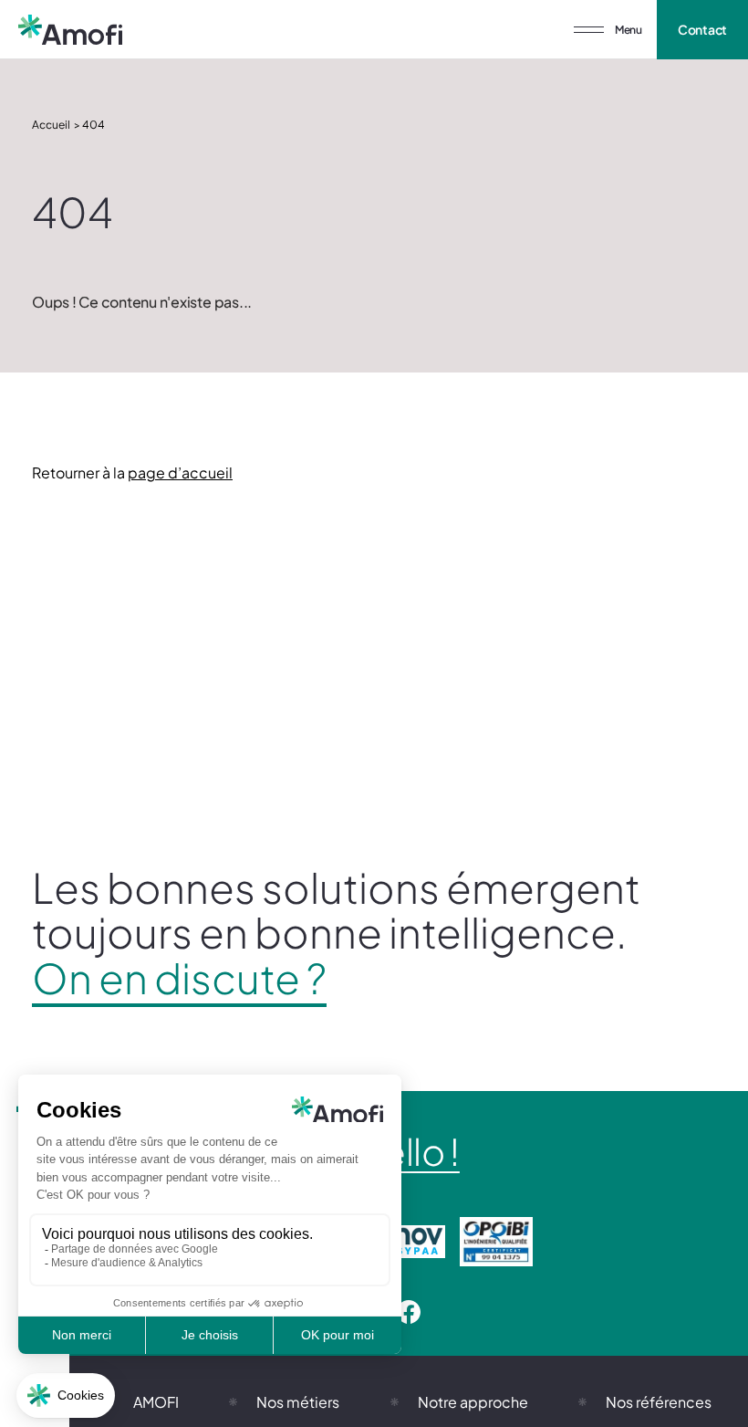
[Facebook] (409, 1313)
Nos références (659, 1401)
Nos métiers (297, 1401)
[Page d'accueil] (70, 30)
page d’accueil (180, 472)
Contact (703, 29)
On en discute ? (179, 978)
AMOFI (156, 1401)
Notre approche (473, 1401)
